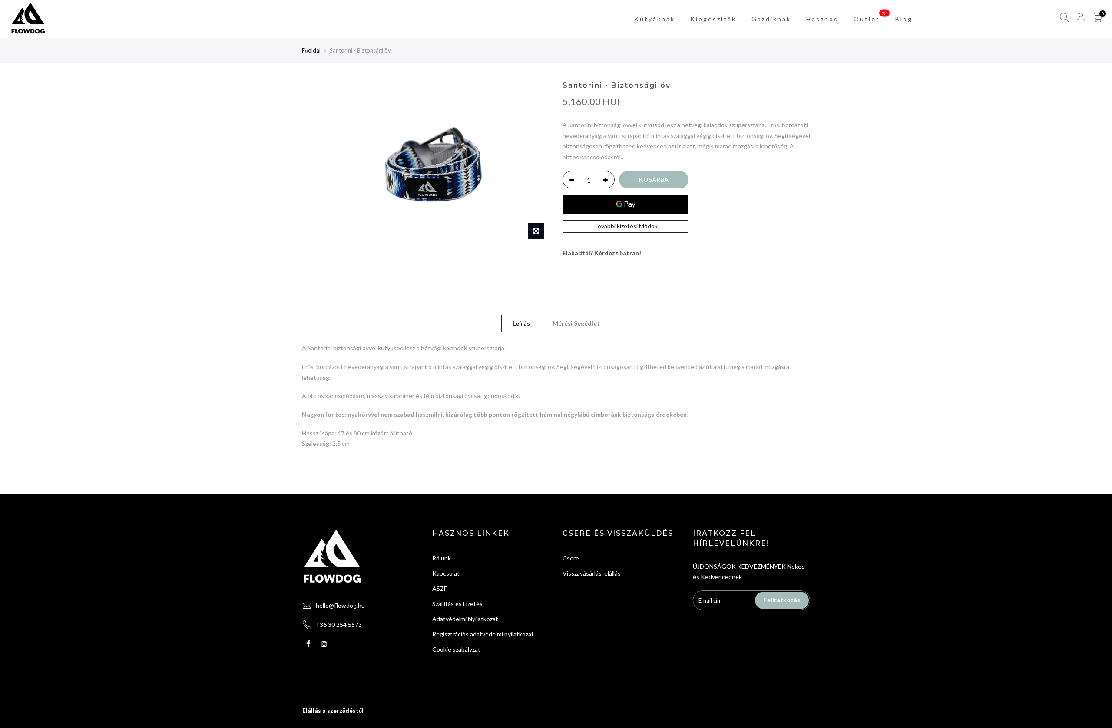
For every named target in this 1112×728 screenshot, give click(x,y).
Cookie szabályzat (456, 649)
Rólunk (441, 558)
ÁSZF (439, 588)
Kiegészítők (713, 19)
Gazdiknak (771, 19)
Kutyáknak (654, 19)
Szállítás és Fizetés (457, 603)
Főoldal (311, 50)
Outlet (870, 16)
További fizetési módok (626, 226)
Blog (904, 19)
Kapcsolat (446, 573)
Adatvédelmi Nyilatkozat (465, 619)
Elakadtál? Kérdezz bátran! (602, 253)
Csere (571, 558)
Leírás (521, 323)
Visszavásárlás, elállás (592, 573)
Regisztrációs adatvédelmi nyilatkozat (483, 634)
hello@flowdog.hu (340, 605)
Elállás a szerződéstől (333, 710)
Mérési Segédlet (576, 323)
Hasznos (822, 19)
